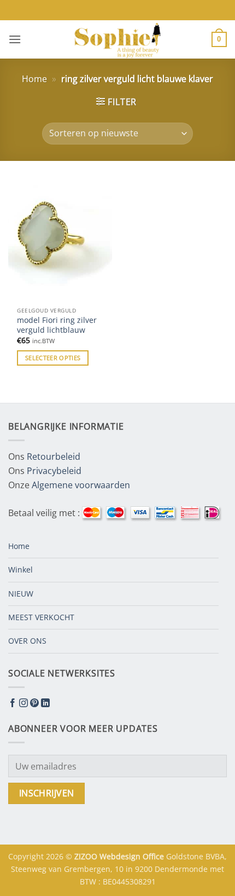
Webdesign (121, 856)
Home (34, 79)
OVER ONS (27, 640)
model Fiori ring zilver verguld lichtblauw (57, 324)
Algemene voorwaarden (81, 485)
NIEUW (20, 593)
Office (154, 856)
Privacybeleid (54, 471)
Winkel (20, 569)
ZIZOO (86, 856)
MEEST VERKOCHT (41, 617)
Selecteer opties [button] (52, 358)
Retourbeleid (53, 456)
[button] (14, 39)
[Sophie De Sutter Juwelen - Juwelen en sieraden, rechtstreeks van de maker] (117, 39)
